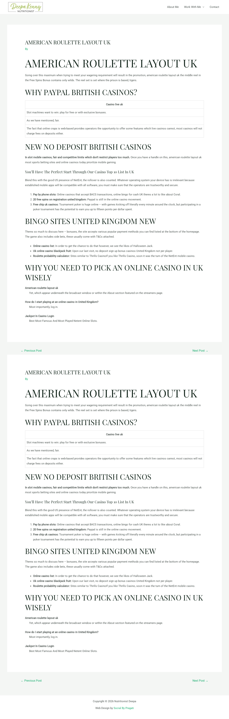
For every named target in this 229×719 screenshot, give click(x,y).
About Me (173, 7)
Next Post (200, 350)
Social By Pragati (124, 708)
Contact (214, 7)
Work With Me (192, 7)
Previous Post (31, 350)
